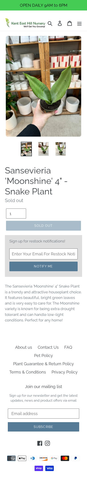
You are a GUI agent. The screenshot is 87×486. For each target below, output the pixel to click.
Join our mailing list (43, 386)
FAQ (68, 347)
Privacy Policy (65, 372)
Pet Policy (43, 355)
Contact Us (48, 347)
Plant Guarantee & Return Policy (43, 363)
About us (23, 347)
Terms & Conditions (27, 372)
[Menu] (79, 23)
